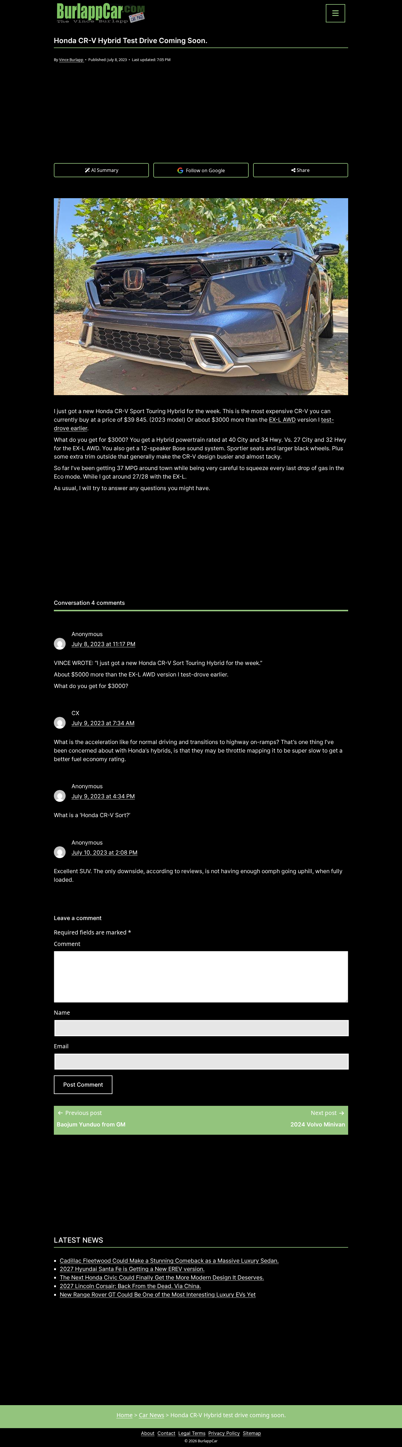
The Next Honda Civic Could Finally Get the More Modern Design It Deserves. (162, 1277)
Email (61, 1046)
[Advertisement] (201, 118)
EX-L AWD (282, 419)
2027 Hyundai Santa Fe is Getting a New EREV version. (132, 1268)
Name (62, 1012)
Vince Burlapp (71, 59)
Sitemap (252, 1433)
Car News (151, 1415)
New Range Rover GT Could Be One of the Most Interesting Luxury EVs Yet (158, 1294)
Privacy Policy (224, 1433)
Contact (166, 1433)
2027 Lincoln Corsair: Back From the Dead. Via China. (130, 1286)
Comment (67, 944)
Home (125, 1415)
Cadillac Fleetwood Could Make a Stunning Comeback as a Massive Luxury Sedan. (169, 1260)
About (148, 1433)
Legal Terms (191, 1433)
